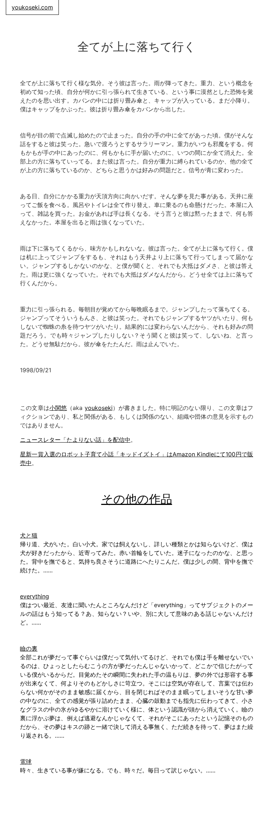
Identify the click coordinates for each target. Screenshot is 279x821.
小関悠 (58, 407)
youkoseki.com (32, 7)
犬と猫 (28, 535)
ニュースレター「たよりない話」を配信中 (75, 439)
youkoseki (99, 407)
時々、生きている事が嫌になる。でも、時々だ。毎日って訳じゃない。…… (117, 770)
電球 (26, 761)
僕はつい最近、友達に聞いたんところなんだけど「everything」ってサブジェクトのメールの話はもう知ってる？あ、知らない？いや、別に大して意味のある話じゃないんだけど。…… (136, 613)
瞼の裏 (28, 648)
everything (34, 596)
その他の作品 (136, 499)
